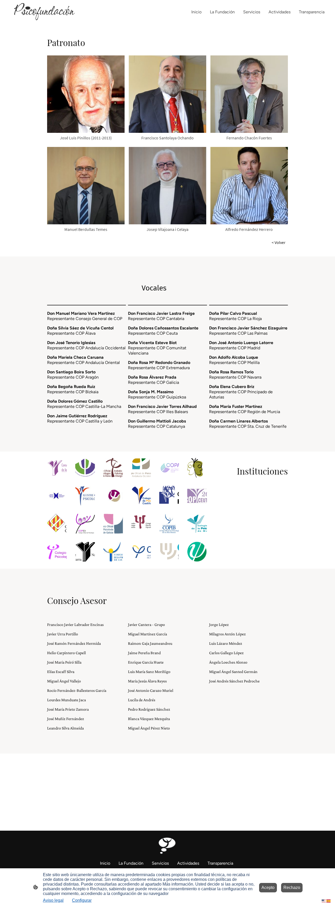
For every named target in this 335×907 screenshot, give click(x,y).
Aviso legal (53, 900)
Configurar (82, 900)
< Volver (279, 242)
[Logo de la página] (42, 12)
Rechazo (291, 887)
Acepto (268, 887)
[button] (324, 900)
